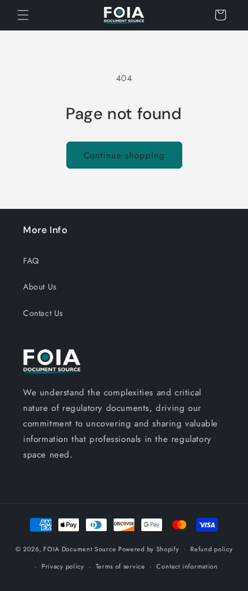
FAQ (31, 260)
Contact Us (43, 313)
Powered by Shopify (148, 548)
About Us (40, 286)
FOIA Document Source (79, 548)
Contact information (186, 566)
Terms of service (120, 566)
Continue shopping (124, 155)
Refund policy (211, 549)
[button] (23, 15)
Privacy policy (63, 566)
